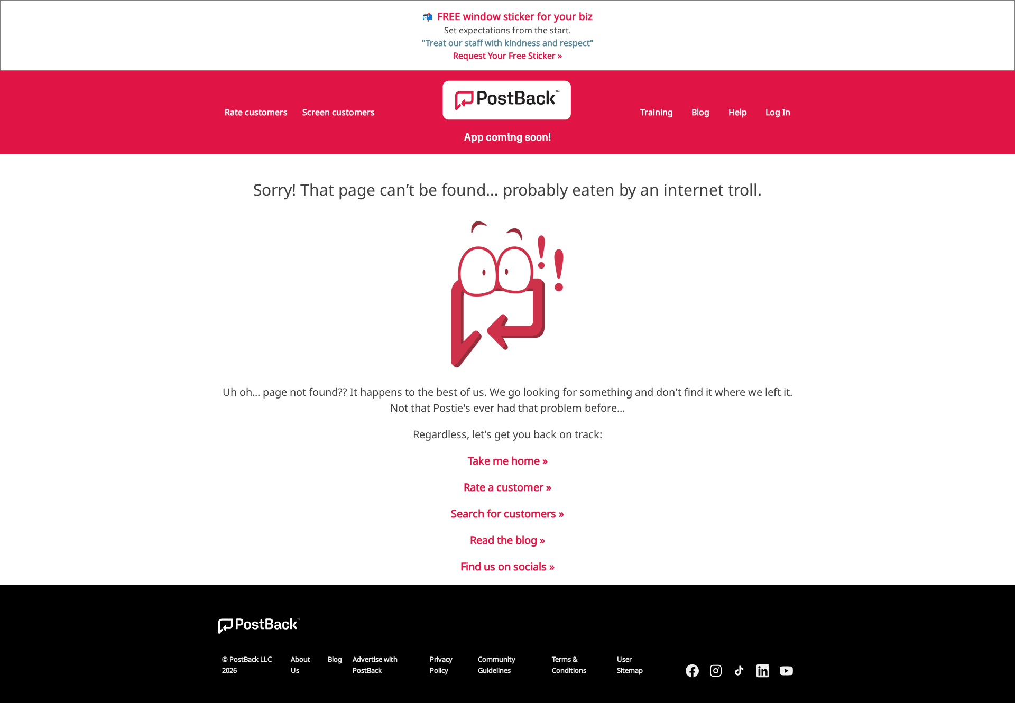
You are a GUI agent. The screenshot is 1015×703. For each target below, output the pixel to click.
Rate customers (256, 112)
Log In (777, 112)
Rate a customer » (507, 487)
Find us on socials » (507, 566)
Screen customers (338, 112)
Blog (700, 112)
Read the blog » (507, 540)
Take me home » (508, 461)
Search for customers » (507, 513)
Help (737, 112)
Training (656, 112)
